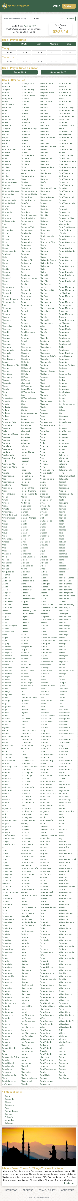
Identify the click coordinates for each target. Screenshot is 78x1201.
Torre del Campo (66, 578)
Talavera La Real (67, 476)
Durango (25, 338)
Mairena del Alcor (29, 1078)
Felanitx (24, 446)
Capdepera (7, 997)
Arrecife (5, 509)
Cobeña (24, 203)
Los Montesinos (28, 1033)
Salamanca (45, 934)
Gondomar (26, 554)
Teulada (62, 530)
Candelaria (7, 964)
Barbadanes (7, 602)
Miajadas (44, 221)
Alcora (5, 233)
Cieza (23, 179)
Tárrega (62, 509)
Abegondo (7, 98)
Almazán (6, 341)
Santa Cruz (64, 257)
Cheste (24, 152)
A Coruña (6, 83)
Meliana (43, 206)
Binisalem (6, 736)
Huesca (24, 674)
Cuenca (24, 287)
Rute (42, 919)
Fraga (23, 470)
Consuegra (26, 245)
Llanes (24, 976)
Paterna (43, 635)
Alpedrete (6, 383)
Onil (42, 539)
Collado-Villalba (28, 218)
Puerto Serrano (47, 805)
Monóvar (44, 296)
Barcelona (6, 614)
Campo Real (7, 949)
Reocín (43, 850)
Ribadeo (44, 865)
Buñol (4, 814)
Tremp (62, 659)
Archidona (6, 446)
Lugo (23, 1060)
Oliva (42, 503)
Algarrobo (6, 272)
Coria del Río (27, 260)
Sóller (61, 425)
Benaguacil (7, 653)
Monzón (43, 332)
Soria (61, 440)
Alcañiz (5, 209)
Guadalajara (26, 578)
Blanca (5, 739)
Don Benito (26, 326)
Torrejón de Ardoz (67, 596)
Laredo (24, 904)
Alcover (5, 239)
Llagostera (26, 970)
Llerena (24, 982)
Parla (42, 629)
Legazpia (25, 946)
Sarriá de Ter (65, 374)
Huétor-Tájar (26, 682)
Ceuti (23, 143)
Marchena (44, 134)
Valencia (63, 724)
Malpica (43, 95)
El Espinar (25, 371)
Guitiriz (24, 626)
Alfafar (5, 263)
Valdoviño (63, 721)
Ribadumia (45, 871)
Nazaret (43, 440)
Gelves (24, 527)
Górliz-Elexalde (28, 557)
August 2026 (20, 72)
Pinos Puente (46, 700)
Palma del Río (46, 605)
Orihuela (44, 545)
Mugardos (44, 389)
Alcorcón (6, 236)
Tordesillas (64, 569)
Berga (5, 703)
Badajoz (6, 578)
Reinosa (44, 847)
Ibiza (23, 694)
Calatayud (6, 877)
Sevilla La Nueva (67, 404)
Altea (4, 392)
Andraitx (6, 413)
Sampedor (45, 961)
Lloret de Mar (27, 988)
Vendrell (62, 808)
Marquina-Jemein (48, 146)
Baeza (5, 587)
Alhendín (6, 314)
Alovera (5, 380)
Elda (23, 404)
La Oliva (25, 835)
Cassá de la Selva (10, 1057)
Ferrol (23, 455)
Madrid (24, 1069)
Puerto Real (45, 802)
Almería (5, 356)
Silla (61, 407)
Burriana (6, 832)
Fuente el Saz (27, 488)
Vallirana (63, 754)
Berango (6, 700)
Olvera (43, 524)
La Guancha (27, 799)
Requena (44, 853)
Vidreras (63, 829)
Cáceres (6, 856)
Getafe (24, 533)
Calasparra (7, 874)
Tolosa (62, 551)
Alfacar (5, 260)
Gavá (23, 521)
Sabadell (44, 922)
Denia (23, 317)
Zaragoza (63, 1063)
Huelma (24, 659)
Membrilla (44, 209)
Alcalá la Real (8, 203)
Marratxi (43, 149)
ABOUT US (28, 1190)
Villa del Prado (65, 868)
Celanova (25, 122)
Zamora (62, 1060)
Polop (42, 730)
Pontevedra (45, 736)
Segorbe (63, 383)
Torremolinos (65, 620)
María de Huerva (47, 137)
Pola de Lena (46, 718)
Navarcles (44, 431)
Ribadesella (45, 868)
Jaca (23, 724)
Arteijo (5, 524)
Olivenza (44, 515)
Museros (44, 404)
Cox (23, 272)
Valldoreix (63, 751)
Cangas (5, 979)
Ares (4, 470)
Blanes (5, 742)
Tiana (61, 536)
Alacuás (5, 134)
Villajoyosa (64, 904)
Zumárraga (64, 1078)
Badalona (6, 581)
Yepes (62, 1051)
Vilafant (62, 850)
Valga (61, 745)
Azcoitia (5, 560)
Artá (4, 521)
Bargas (5, 617)
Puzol (42, 823)
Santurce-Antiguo (67, 365)
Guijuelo (25, 617)
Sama (42, 958)
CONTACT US (67, 1190)
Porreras (44, 742)
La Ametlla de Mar (29, 766)
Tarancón (63, 485)
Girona (24, 545)
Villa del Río (64, 871)
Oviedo (43, 569)
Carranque (7, 1030)
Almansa (6, 338)
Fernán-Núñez (27, 452)
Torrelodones (65, 617)
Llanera (24, 973)
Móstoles (44, 368)
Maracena (44, 125)
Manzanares (45, 116)
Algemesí (6, 278)
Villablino (63, 874)
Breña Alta (7, 787)
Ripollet (43, 883)
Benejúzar (6, 671)
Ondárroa (44, 536)
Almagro (6, 335)
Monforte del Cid (47, 290)
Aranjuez (6, 437)
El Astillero (25, 359)
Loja (23, 1003)
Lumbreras (26, 1063)
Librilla (24, 961)
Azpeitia (5, 566)
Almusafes (7, 377)
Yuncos (62, 1054)
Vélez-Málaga (65, 799)
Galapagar (26, 506)
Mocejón (44, 251)
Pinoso (43, 703)
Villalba (62, 907)
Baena (5, 584)
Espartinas (26, 425)
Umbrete (63, 691)
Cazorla (24, 110)
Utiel (61, 703)
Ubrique (62, 682)
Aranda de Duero (10, 434)
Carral (4, 1027)
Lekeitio (24, 949)
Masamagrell (46, 158)
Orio (42, 548)
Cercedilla (25, 134)
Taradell (62, 482)
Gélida (24, 524)
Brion (4, 796)
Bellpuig (5, 644)
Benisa (5, 697)
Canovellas (7, 988)
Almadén (6, 332)
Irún (23, 715)
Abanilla (5, 92)
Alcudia (5, 245)
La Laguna (26, 808)
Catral (23, 104)
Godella (24, 548)
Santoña (63, 362)
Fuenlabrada (27, 476)
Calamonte (7, 871)
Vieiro (61, 832)
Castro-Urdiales (28, 95)
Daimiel (24, 311)
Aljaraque (6, 320)
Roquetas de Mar (48, 907)
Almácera (6, 329)
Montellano (45, 311)
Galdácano (26, 509)
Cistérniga (25, 188)
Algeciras (6, 275)
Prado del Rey (46, 760)
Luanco (24, 1054)
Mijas (42, 233)
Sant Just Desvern (67, 227)
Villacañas (63, 880)
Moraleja (44, 344)
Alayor (5, 146)
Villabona (63, 877)
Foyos (24, 464)
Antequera (7, 425)
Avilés (4, 551)
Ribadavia (44, 862)
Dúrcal (24, 341)
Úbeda (62, 679)
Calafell (5, 865)
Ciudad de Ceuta (29, 191)
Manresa (44, 113)
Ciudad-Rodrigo (28, 200)
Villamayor (63, 919)
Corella (24, 257)
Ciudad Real (26, 197)
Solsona (63, 428)
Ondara (43, 533)
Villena (62, 1033)
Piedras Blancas (47, 685)
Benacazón (7, 650)
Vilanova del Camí (67, 859)
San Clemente (46, 1021)
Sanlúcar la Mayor (67, 218)
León (23, 952)
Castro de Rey (27, 89)
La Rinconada (27, 874)
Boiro (4, 751)
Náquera (44, 413)
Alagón (5, 137)
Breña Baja (7, 790)
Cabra (5, 850)
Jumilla (24, 754)
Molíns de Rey (46, 263)
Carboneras (7, 1012)
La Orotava (26, 838)
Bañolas (6, 596)
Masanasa (45, 161)
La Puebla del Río (29, 868)
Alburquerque (8, 179)
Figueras (25, 458)
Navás (43, 434)
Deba (23, 314)
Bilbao (5, 730)
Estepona (25, 443)
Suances (63, 446)
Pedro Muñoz (46, 653)
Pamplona (44, 617)
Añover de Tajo (9, 422)
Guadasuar (26, 590)
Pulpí (42, 817)
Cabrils (5, 853)
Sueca (62, 449)
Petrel (42, 677)
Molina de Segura (48, 260)
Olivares (43, 512)
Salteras (44, 949)
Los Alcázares (27, 1015)
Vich (61, 826)
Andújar (5, 416)
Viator (61, 820)
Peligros (43, 656)
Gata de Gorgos (28, 518)
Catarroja (25, 101)
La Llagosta (26, 817)
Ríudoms (44, 886)
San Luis (63, 122)
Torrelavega (64, 608)
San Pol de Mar (66, 155)
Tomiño (62, 560)
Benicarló (6, 679)
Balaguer (6, 593)
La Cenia (25, 784)
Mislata (43, 245)
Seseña (62, 395)
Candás (5, 961)
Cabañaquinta (8, 835)
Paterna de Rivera (48, 638)
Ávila (4, 548)
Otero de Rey (46, 560)
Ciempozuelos (27, 176)
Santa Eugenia (66, 272)
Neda (42, 443)
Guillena (25, 620)
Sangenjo (63, 209)
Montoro (44, 329)
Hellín (23, 635)
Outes (43, 566)
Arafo (4, 431)
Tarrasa (62, 506)
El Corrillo (25, 362)
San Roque (64, 158)
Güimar (24, 632)
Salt (42, 946)
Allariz (4, 323)
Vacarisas (63, 709)
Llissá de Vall (27, 985)
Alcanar (5, 206)
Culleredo (25, 299)
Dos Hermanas (28, 332)
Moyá (42, 383)
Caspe (5, 1054)
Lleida (24, 979)
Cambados (7, 928)
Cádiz (4, 859)
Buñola (5, 817)
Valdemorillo (64, 712)
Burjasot (6, 829)
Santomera (64, 359)
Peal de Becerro (47, 641)
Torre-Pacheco (65, 584)
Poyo (42, 751)
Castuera (25, 98)
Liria (23, 967)
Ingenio (24, 712)
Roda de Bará (46, 892)
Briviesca (6, 799)
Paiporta (44, 575)
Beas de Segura (9, 626)
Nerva (42, 452)
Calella (5, 895)
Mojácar (43, 257)
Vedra (61, 781)
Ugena (62, 685)
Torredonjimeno (66, 593)
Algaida (5, 269)
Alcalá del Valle (9, 200)
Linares (24, 964)
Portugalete (45, 745)
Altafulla (5, 389)
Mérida (43, 218)
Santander (64, 332)
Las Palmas (26, 919)
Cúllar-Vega (26, 296)
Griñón (24, 575)
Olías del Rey (46, 500)
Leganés (25, 943)
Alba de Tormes (9, 149)
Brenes (5, 793)
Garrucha (25, 515)
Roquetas (44, 904)
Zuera (61, 1072)
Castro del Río (27, 92)
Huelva (24, 662)
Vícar (61, 823)
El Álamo (25, 353)
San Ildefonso (46, 1081)
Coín (23, 209)
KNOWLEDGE (10, 1190)
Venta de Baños (66, 811)
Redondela (45, 841)
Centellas (25, 131)
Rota (42, 913)
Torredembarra (65, 590)
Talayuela (63, 479)
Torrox (62, 647)
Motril (42, 380)
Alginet (5, 284)
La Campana (27, 772)
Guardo (24, 605)
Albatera (6, 161)
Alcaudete (6, 218)
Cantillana (6, 994)
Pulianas (44, 814)
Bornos (5, 781)
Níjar (42, 458)
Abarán (5, 95)
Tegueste (63, 515)
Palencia (44, 596)
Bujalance (6, 808)
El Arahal (25, 356)
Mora (42, 335)
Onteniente (45, 542)
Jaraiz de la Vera (28, 730)
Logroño (25, 1000)
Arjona (5, 497)
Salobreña (45, 940)
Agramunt (6, 119)
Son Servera (65, 431)
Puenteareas (46, 787)
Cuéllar (24, 284)
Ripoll (42, 880)
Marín (42, 140)
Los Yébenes (27, 1051)
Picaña (43, 679)
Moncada (44, 278)
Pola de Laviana (47, 715)
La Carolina (26, 781)
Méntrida (44, 215)
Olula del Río (46, 521)
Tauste (62, 512)
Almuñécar (7, 374)
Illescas (24, 703)
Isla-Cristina (26, 718)
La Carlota (26, 778)
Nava (42, 419)
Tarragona (63, 503)
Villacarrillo (64, 883)
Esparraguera (27, 422)
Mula (42, 392)
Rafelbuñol (45, 838)
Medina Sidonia (47, 197)
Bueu (4, 805)
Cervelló (24, 137)
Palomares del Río (48, 608)
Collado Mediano (29, 215)
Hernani (24, 641)
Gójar (23, 551)
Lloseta (24, 991)
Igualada (25, 700)
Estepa (24, 440)
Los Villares (26, 1048)
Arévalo (5, 473)
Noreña (43, 461)
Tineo (61, 539)
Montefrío (44, 305)
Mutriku (43, 407)
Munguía (44, 395)
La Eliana (25, 790)
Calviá (5, 913)
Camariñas (7, 916)
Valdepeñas (64, 718)
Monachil (44, 275)
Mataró (43, 176)
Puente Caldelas (47, 781)
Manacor (44, 98)
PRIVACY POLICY (47, 1190)
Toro (61, 575)
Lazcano (25, 937)
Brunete (5, 802)
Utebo (62, 700)
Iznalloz (24, 721)
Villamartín (64, 916)
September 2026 (58, 72)
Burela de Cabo (9, 820)
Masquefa (44, 164)
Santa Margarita (66, 287)
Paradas (44, 626)
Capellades (7, 1000)
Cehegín (25, 119)
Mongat (43, 293)
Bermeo (5, 712)
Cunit (23, 302)
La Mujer (25, 829)
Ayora (4, 557)
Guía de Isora (27, 614)
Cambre (5, 931)
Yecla (61, 1045)
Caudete (25, 107)
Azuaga (5, 569)
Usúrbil (62, 697)
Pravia (43, 763)
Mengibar (44, 212)
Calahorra (6, 868)
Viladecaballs (65, 844)
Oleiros (43, 491)
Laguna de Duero (29, 895)
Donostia (25, 329)
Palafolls (44, 581)
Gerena (24, 530)
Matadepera (45, 173)
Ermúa (24, 419)
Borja (4, 775)
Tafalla (62, 467)
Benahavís (7, 656)
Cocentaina (26, 206)
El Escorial (26, 368)
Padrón (43, 572)
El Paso (24, 377)
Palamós (44, 587)
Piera (42, 688)
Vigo (61, 838)
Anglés (5, 419)
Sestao (62, 398)
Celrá (23, 125)
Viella (61, 835)
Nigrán (43, 455)
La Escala (25, 793)
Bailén (5, 590)
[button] (69, 6)
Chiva (23, 167)
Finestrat (25, 461)
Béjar (4, 641)
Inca (23, 706)
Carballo (6, 1009)
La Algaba (25, 757)
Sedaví (62, 380)
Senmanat (64, 389)
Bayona (5, 620)
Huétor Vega (27, 679)
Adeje (4, 110)
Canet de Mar (8, 976)
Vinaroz (62, 1039)
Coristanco (26, 263)
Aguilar (5, 122)
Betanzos (6, 721)
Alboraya (6, 170)
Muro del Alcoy (46, 401)
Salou (42, 943)
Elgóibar (25, 407)
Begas (5, 638)
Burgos (5, 823)
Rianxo (43, 859)
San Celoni (45, 1012)
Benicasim (6, 682)
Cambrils (6, 934)
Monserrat (44, 299)
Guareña (25, 608)
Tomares (63, 554)
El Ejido (24, 365)
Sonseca (63, 434)
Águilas (5, 131)
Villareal (62, 997)
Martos (43, 155)
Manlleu (43, 110)
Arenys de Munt (9, 467)
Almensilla (6, 353)
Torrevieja (63, 635)
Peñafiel (44, 659)
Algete (5, 281)
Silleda (62, 410)
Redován (44, 844)
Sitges (62, 419)
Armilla (5, 500)
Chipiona (25, 164)
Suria (61, 452)
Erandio (24, 416)
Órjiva (42, 551)
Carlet (4, 1021)
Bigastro (6, 727)
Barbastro (6, 605)
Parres (43, 632)
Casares (6, 1042)
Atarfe (5, 545)
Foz (22, 467)
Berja (4, 709)
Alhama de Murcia (10, 299)
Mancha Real (46, 101)
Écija (23, 344)
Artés (4, 527)
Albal (4, 158)
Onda (42, 530)
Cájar (4, 862)
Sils (60, 413)
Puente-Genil (46, 784)
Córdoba (25, 254)
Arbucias (6, 440)
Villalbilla (63, 910)
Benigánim (7, 694)
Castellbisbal (8, 1063)
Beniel (5, 688)
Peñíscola (44, 674)
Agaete (5, 116)
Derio (23, 320)
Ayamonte (6, 554)
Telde (61, 521)
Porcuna (44, 739)
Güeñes (24, 629)
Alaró (4, 143)
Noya (42, 467)
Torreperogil (64, 626)
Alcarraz (5, 215)
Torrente (63, 623)
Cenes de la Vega (29, 128)
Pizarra (43, 709)
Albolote (6, 167)
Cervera (24, 140)
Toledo (62, 548)
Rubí (42, 916)
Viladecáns (64, 847)
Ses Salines (64, 392)
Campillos (6, 940)
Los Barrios (26, 1018)
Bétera (5, 724)
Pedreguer (45, 644)
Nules (42, 476)
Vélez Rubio (64, 796)
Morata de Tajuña (48, 356)
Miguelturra (45, 230)
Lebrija (24, 940)
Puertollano (45, 808)
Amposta (6, 401)
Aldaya (5, 248)
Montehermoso (47, 308)
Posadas (44, 748)
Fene (23, 449)
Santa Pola (64, 326)
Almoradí (6, 371)
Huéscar (25, 677)
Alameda (6, 140)
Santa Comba (65, 248)
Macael (24, 1066)
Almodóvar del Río (10, 365)
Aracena (6, 428)
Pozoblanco (45, 757)
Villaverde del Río (67, 1021)
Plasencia (44, 712)
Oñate (43, 527)
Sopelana (63, 437)
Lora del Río (26, 1006)
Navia (42, 437)
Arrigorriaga (7, 512)
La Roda (25, 877)
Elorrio (24, 410)
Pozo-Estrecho (47, 754)
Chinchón (25, 161)
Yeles (61, 1048)
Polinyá (43, 724)
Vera (61, 814)
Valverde (63, 766)
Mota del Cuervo (47, 371)
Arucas (5, 530)
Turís (61, 677)
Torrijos (62, 638)
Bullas (5, 811)
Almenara (6, 347)
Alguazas (6, 290)
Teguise (62, 518)
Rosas (43, 910)
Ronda (43, 901)
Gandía (24, 512)
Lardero (24, 901)
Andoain (6, 407)
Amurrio (5, 404)
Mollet (42, 269)
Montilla (43, 317)
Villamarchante (66, 913)
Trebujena (63, 656)
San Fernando (46, 1060)
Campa (5, 937)
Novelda (44, 464)
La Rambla (26, 871)
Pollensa (44, 727)
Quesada (44, 826)
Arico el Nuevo (8, 494)
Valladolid (63, 748)
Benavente (7, 668)
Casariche (6, 1045)
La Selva (25, 880)
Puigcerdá (44, 811)
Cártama (6, 1036)
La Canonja (26, 775)
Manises (44, 107)
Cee (23, 116)
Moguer (43, 254)
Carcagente (7, 1015)
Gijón (23, 539)
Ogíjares (44, 488)
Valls (61, 757)
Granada (25, 563)
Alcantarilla (7, 212)
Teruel (62, 527)
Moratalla (44, 359)
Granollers (25, 572)
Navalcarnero (46, 422)
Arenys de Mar (8, 464)
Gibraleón (25, 536)
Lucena (24, 1057)
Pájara (43, 578)
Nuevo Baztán (46, 473)
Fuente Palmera (28, 491)
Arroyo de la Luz (9, 515)
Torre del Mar (65, 581)
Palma (43, 602)
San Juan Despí (66, 107)
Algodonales (8, 287)
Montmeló (44, 320)
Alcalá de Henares (10, 191)
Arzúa (4, 533)
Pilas (42, 697)
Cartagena (7, 1033)
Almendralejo (8, 350)
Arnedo (5, 503)
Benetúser (7, 674)
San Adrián (45, 964)
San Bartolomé (47, 1003)
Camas (5, 925)
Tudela (62, 668)
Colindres (25, 212)
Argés (4, 491)
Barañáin (6, 599)
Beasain (6, 629)
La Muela (25, 826)
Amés (4, 395)
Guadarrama (27, 587)
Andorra (5, 410)
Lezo (23, 958)
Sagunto (44, 931)
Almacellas (7, 326)
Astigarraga (7, 539)
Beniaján (6, 677)
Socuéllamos (65, 422)
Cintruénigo (26, 185)
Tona (61, 563)
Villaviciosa (64, 1024)
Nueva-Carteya (47, 470)
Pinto (42, 706)
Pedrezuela (45, 650)
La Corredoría (27, 787)
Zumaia (62, 1075)
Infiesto (24, 709)
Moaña (43, 248)
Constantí (25, 239)
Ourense (44, 563)
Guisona (25, 623)
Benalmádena (8, 659)
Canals (5, 958)
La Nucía (25, 832)
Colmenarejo (27, 230)
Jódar (23, 751)
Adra (4, 113)
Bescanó (6, 718)
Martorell (44, 152)
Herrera (24, 644)
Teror (61, 524)
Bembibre (6, 647)
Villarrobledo (64, 1012)
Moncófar (44, 281)
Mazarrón (44, 179)
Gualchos (25, 596)
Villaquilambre (65, 994)
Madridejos (26, 1072)
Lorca (23, 1009)
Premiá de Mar (46, 766)
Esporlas (25, 434)
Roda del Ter (46, 895)
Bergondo (6, 706)
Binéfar (5, 733)
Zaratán (62, 1066)
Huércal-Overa (27, 671)
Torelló (62, 572)
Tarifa (61, 500)
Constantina (26, 242)
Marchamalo (45, 131)
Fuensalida (26, 479)
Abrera (5, 101)
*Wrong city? (30, 26)
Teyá (61, 533)
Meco (42, 185)
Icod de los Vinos (29, 697)
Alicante (5, 317)
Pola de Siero (46, 721)
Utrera (62, 706)
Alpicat (5, 386)
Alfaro (4, 266)
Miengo (43, 224)
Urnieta (62, 694)
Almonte (6, 368)
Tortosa (62, 650)
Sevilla (62, 401)
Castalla (5, 1060)
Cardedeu (6, 1018)
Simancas (63, 416)
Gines (23, 542)
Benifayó (6, 691)
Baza (4, 623)
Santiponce (64, 350)
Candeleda (7, 967)
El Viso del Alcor (28, 398)
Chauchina (26, 149)
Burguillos (6, 826)
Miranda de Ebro (47, 242)
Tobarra (62, 542)
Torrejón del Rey (66, 605)
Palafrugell (45, 584)
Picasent (44, 682)
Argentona (7, 488)
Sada (42, 928)
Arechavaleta (8, 455)
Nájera (43, 410)
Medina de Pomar (48, 188)
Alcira (4, 227)
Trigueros (63, 662)
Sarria (61, 371)
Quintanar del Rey (48, 835)
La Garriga (26, 796)
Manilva (43, 104)
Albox (4, 173)
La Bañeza (26, 769)
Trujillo (62, 665)
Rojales (43, 898)
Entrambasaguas (29, 413)
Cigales (24, 182)
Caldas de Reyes (10, 892)
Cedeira (24, 113)
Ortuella (43, 557)
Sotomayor (64, 443)
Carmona (6, 1024)
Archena (6, 443)
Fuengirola (26, 473)
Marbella (44, 128)
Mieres (43, 227)
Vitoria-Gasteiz (65, 1042)
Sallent (43, 937)
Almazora (6, 344)
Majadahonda (46, 83)
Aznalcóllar (7, 563)
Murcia (43, 398)
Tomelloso (63, 557)
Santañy (63, 335)
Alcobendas (7, 230)
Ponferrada (45, 733)
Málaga (43, 86)
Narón (43, 416)
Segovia (63, 386)
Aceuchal (6, 107)
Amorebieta (7, 398)
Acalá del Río (8, 104)
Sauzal (62, 377)
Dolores (24, 323)
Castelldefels (8, 1066)
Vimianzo (63, 1036)
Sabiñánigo (45, 925)
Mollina (43, 272)
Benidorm (6, 685)
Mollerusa (44, 266)
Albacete (6, 152)
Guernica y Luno (28, 611)
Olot (42, 518)
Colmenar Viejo (28, 227)
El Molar (24, 374)
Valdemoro (64, 715)
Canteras (6, 991)
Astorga (5, 542)
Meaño (43, 182)
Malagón (44, 89)
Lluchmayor (26, 994)
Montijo (43, 314)
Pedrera (43, 647)
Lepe (23, 955)
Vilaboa (62, 841)
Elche (23, 401)
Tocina (62, 545)
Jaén (23, 727)
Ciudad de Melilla (29, 194)
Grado (24, 560)
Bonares (6, 772)
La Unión (25, 886)
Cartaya (5, 1039)
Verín (61, 817)
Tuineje (62, 674)
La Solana (26, 883)
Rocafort (44, 889)
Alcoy (4, 242)
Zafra (61, 1057)
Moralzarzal (45, 353)
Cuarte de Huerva (29, 278)
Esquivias (25, 437)
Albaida (5, 155)
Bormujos (6, 778)
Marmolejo (44, 143)
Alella (4, 257)
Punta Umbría (46, 820)
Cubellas (25, 281)
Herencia (25, 638)
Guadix (24, 593)
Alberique (6, 164)
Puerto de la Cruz (48, 793)
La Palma (25, 841)
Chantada (25, 146)
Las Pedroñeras (28, 922)
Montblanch (45, 302)
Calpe (4, 910)
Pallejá (43, 599)
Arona (5, 506)
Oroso (43, 554)
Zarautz (62, 1069)
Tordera (62, 566)
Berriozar (6, 715)
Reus (42, 856)
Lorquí (24, 1012)
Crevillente (26, 275)
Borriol (5, 784)
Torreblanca (64, 587)
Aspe (4, 536)
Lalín (23, 898)
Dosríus (24, 335)
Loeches (25, 997)
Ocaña (43, 485)
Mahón (24, 1075)
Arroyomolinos (8, 518)
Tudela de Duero (67, 671)
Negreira (44, 446)
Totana (62, 653)
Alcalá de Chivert (10, 182)
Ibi (22, 691)
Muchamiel (45, 386)
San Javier (45, 1084)
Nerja (42, 449)
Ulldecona (63, 688)
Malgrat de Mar (47, 92)
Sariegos (63, 368)
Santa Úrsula (65, 329)
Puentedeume (46, 790)
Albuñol (5, 176)
